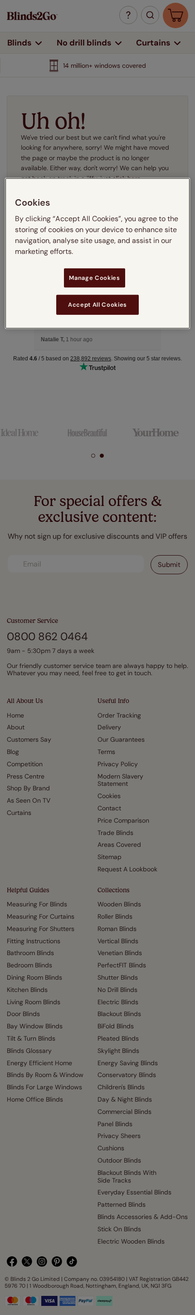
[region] (97, 253)
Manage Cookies (94, 277)
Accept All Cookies (97, 305)
